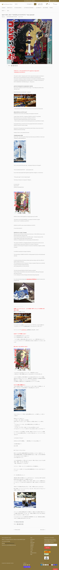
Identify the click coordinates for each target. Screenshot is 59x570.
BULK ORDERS (45, 7)
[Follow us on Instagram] (25, 565)
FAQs (31, 551)
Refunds (31, 546)
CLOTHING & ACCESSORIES (28, 7)
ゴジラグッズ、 (24, 329)
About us (3, 16)
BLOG (8, 10)
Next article (42, 529)
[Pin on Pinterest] (13, 65)
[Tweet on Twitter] (15, 65)
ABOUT (3, 10)
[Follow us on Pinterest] (27, 565)
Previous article (17, 529)
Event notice (21, 521)
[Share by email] (17, 65)
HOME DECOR (9, 7)
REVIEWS (51, 7)
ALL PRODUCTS (38, 7)
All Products (32, 539)
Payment (31, 545)
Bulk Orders (32, 542)
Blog (31, 554)
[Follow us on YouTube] (29, 565)
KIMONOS (3, 7)
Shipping (32, 543)
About (31, 540)
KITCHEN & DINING (17, 7)
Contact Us (55, 569)
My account (40, 4)
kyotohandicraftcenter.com (9, 543)
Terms (31, 548)
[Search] (35, 4)
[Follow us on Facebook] (24, 565)
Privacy (31, 549)
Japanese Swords (33, 552)
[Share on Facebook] (11, 65)
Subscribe (47, 547)
